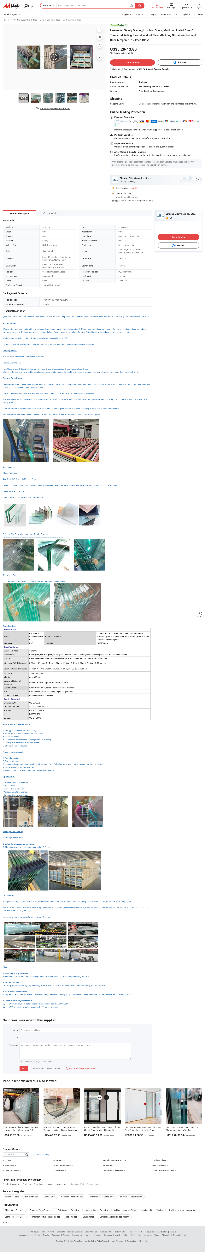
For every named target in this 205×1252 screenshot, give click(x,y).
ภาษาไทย (148, 1235)
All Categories (12, 14)
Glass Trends (88, 1216)
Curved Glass (58, 1170)
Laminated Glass (53, 20)
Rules (200, 14)
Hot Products (34, 1232)
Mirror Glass (58, 1160)
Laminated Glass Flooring (131, 1196)
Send (24, 1068)
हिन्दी (140, 1235)
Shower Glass (108, 1165)
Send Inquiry (132, 62)
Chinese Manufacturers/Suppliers (69, 1232)
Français (66, 1235)
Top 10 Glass (71, 1216)
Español (46, 1235)
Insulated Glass (159, 1160)
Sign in (199, 7)
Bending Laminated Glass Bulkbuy (114, 1216)
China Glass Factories (14, 1210)
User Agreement (118, 1241)
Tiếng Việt (166, 1235)
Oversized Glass (159, 1165)
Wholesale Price (106, 1232)
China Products (48, 1232)
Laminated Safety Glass (112, 1170)
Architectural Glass (11, 1170)
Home (5, 20)
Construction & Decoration (20, 20)
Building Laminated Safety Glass (183, 1210)
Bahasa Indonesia (180, 1235)
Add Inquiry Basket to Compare (55, 108)
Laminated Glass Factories (96, 1210)
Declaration (131, 1241)
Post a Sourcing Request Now (80, 1068)
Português (56, 1235)
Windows (7, 1160)
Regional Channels (135, 1232)
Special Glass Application (113, 1160)
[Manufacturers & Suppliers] (18, 6)
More (5, 1222)
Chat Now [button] (181, 62)
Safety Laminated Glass (72, 20)
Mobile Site (163, 1232)
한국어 (125, 1235)
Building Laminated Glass (125, 1210)
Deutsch (97, 1235)
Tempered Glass (12, 1196)
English (37, 1235)
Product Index (150, 1232)
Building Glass (38, 20)
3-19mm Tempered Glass (163, 1170)
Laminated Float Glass (15, 1216)
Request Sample (161, 69)
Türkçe (157, 1235)
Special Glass (49, 1196)
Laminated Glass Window (152, 1210)
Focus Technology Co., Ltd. (84, 1241)
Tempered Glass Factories (41, 1210)
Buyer (138, 14)
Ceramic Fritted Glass (62, 1165)
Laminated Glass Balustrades (101, 1196)
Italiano (88, 1235)
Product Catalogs (42, 1154)
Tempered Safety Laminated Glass (45, 1216)
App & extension (168, 14)
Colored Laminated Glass (72, 1196)
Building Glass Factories (68, 1210)
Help (152, 14)
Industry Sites (120, 1232)
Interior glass (8, 1165)
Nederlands (107, 1235)
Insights (173, 1232)
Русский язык (77, 1235)
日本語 (133, 1235)
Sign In (115, 200)
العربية (117, 1235)
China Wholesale (91, 1232)
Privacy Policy (144, 1241)
